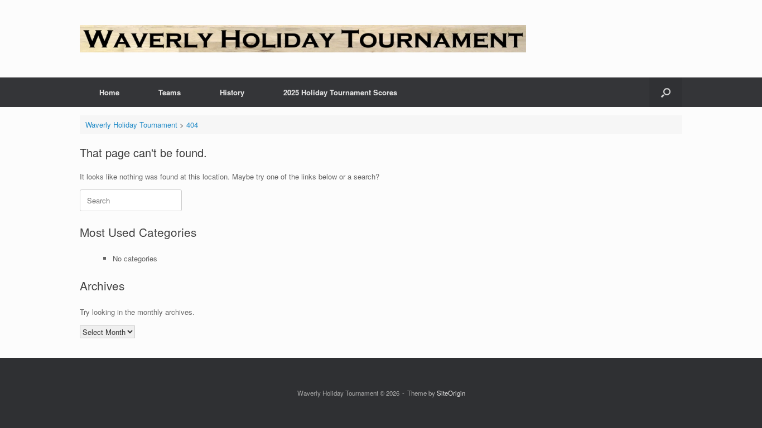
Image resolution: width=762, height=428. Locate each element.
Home (109, 92)
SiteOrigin (451, 392)
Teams (169, 92)
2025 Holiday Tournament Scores (340, 92)
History (232, 92)
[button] (665, 92)
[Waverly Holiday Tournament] (303, 38)
